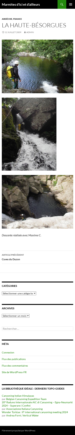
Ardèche (7, 19)
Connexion (8, 352)
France (17, 19)
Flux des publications (14, 359)
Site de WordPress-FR (14, 372)
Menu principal (70, 4)
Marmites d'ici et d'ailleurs (21, 4)
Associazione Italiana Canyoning (24, 408)
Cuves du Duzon (13, 257)
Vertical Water (30, 415)
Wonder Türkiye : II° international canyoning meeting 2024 (35, 412)
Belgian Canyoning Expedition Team (26, 399)
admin (30, 32)
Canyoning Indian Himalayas (18, 395)
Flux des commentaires (15, 365)
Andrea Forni (13, 415)
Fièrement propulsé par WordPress (18, 430)
